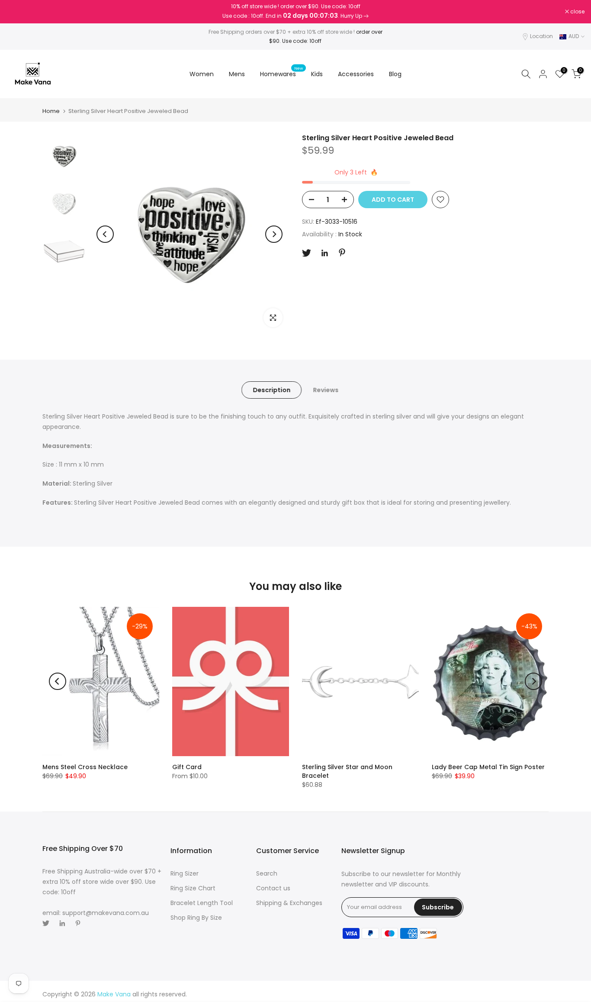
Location (541, 36)
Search (266, 873)
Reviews (325, 390)
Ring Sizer (184, 873)
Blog (395, 74)
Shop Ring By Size (196, 917)
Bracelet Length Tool (201, 903)
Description (271, 390)
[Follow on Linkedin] (324, 253)
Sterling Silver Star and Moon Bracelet (347, 771)
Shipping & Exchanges (289, 903)
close (18, 11)
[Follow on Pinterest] (342, 252)
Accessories (356, 74)
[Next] (274, 234)
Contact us (273, 888)
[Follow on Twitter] (306, 253)
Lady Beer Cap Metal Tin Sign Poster (488, 767)
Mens (237, 74)
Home (51, 111)
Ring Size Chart (192, 888)
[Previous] (105, 234)
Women (202, 74)
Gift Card (187, 767)
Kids (317, 74)
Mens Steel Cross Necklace (85, 767)
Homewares (281, 73)
